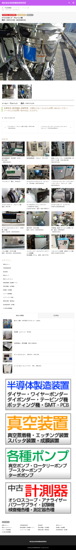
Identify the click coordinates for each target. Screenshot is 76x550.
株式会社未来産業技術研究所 (38, 541)
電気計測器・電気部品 (8, 301)
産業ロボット (6, 264)
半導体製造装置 (7, 268)
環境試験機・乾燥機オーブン (10, 282)
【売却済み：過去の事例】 (9, 15)
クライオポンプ (21, 15)
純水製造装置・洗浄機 (8, 304)
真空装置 (5, 271)
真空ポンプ (30, 15)
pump (5, 117)
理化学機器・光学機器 (8, 286)
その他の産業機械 (7, 308)
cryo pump (9, 117)
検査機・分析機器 (7, 290)
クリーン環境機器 (7, 293)
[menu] (73, 3)
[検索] (69, 3)
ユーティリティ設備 (8, 297)
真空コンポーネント (8, 279)
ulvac (14, 117)
